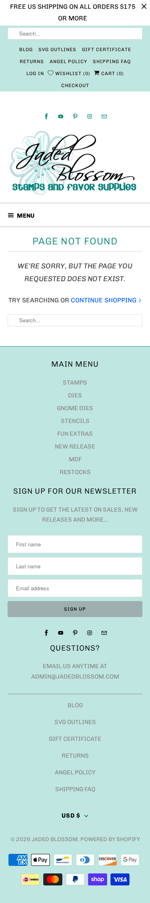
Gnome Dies (75, 408)
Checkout (75, 85)
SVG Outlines (57, 49)
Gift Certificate (106, 49)
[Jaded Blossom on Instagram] (89, 116)
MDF (75, 459)
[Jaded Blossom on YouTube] (61, 116)
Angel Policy (68, 61)
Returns (32, 61)
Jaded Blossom (55, 839)
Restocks (75, 472)
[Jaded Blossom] (75, 162)
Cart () (112, 73)
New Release (75, 446)
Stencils (75, 421)
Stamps (75, 382)
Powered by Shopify (110, 839)
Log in (35, 73)
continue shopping (104, 300)
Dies (75, 395)
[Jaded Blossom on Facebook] (46, 116)
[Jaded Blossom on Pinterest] (75, 116)
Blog (26, 49)
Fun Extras (75, 433)
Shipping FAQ (112, 61)
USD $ (71, 815)
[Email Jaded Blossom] (104, 116)
